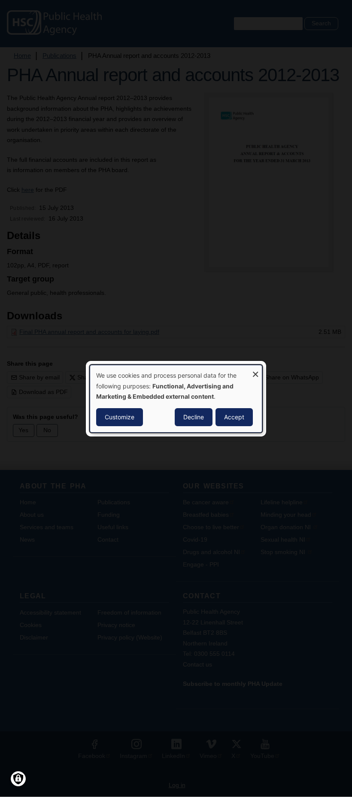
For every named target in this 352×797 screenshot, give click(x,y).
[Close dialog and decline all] (255, 370)
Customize (119, 417)
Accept (234, 417)
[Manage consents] (18, 778)
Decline (193, 417)
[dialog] (176, 398)
